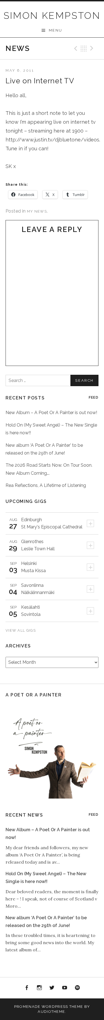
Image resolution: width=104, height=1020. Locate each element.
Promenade (27, 1006)
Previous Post (74, 48)
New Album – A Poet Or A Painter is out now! (51, 412)
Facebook (27, 988)
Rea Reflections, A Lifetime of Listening (46, 485)
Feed (93, 397)
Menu (55, 30)
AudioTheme (51, 1011)
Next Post (92, 48)
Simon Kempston (52, 15)
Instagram (39, 988)
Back (83, 48)
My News (37, 211)
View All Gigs (21, 630)
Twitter (52, 988)
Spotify (77, 988)
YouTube (65, 988)
